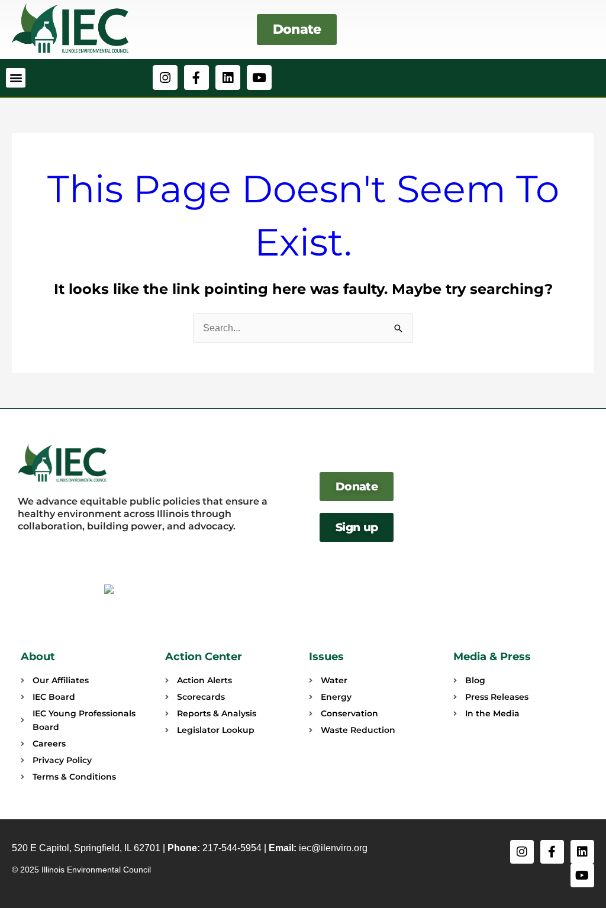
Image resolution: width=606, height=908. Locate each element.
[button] (15, 78)
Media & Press (492, 656)
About (38, 656)
